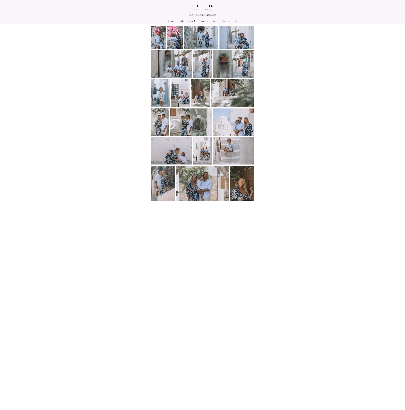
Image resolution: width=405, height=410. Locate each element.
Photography (202, 10)
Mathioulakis (202, 6)
